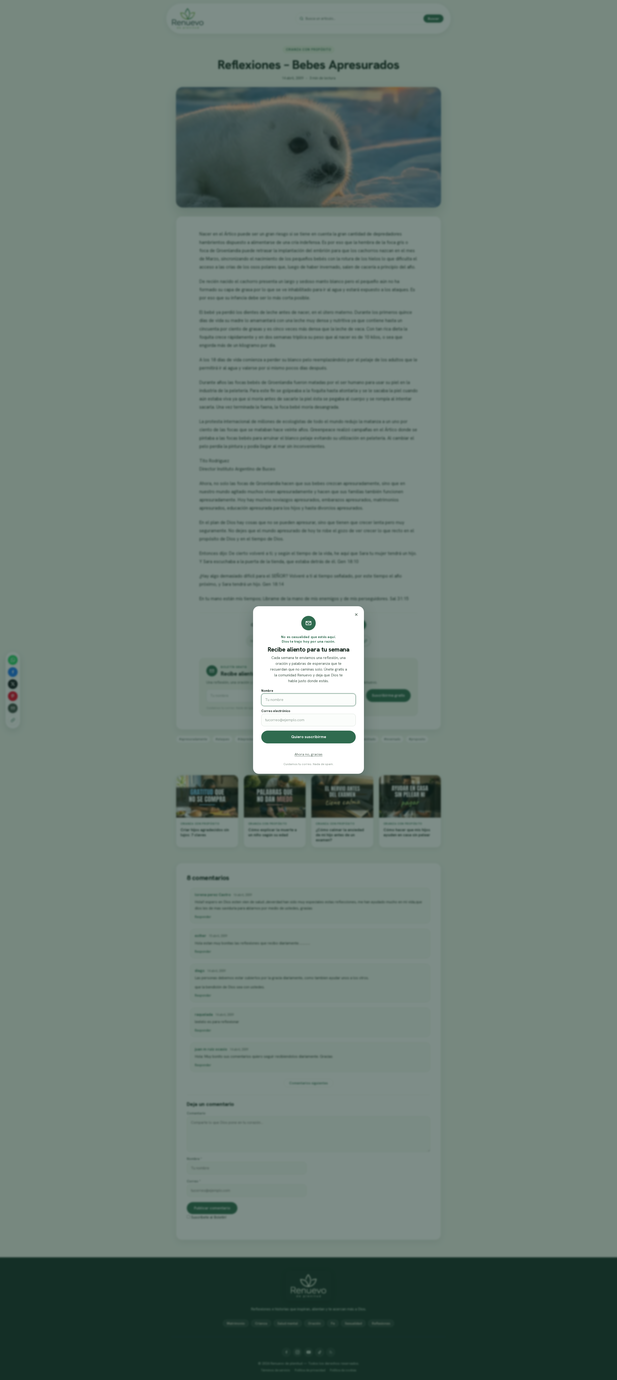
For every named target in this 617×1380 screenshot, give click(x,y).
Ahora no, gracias (308, 754)
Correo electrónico (275, 711)
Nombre (267, 690)
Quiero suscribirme (308, 736)
